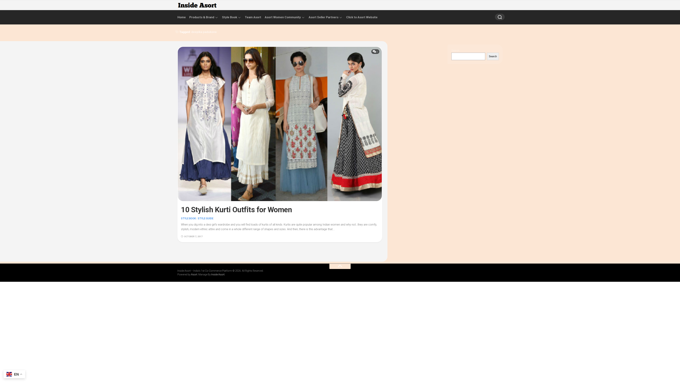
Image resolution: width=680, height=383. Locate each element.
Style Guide (205, 218)
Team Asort (253, 17)
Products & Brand (201, 17)
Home (181, 17)
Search (455, 50)
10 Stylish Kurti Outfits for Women (236, 209)
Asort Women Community (283, 17)
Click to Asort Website (362, 17)
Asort (194, 274)
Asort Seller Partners (323, 17)
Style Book (229, 17)
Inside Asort (218, 274)
